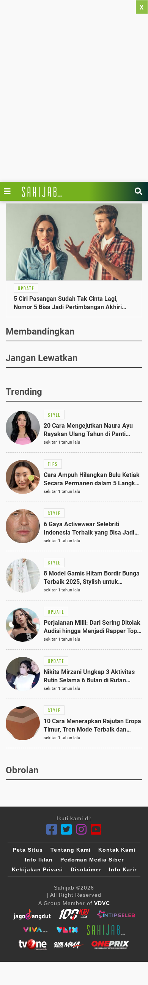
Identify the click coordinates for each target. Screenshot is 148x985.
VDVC (102, 903)
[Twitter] (66, 829)
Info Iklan (39, 860)
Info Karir (123, 869)
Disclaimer (86, 869)
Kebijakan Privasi (37, 869)
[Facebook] (51, 829)
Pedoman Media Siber (92, 860)
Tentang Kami (70, 850)
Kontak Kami (116, 850)
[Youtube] (96, 829)
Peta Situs (28, 850)
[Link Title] (9, 191)
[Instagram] (81, 829)
